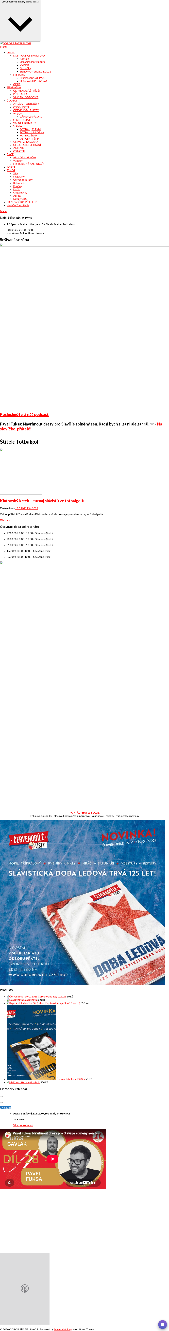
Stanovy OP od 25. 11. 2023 (35, 71)
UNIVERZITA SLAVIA (25, 141)
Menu (3, 46)
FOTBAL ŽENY (28, 135)
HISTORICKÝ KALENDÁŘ (28, 163)
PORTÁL (12, 167)
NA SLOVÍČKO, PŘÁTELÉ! (22, 202)
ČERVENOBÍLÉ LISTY (26, 110)
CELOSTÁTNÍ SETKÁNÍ (27, 144)
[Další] (1, 1102)
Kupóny (17, 186)
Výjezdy (17, 160)
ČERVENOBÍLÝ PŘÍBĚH (27, 90)
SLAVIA (17, 126)
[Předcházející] (1, 1096)
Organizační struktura (32, 61)
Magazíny (19, 176)
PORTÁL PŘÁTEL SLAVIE (84, 812)
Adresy (17, 195)
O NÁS (11, 52)
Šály (15, 173)
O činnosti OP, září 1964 (33, 80)
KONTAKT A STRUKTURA (29, 55)
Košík (16, 189)
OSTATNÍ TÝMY (30, 138)
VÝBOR (24, 65)
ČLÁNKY (12, 100)
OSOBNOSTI (21, 107)
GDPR (16, 84)
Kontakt (24, 58)
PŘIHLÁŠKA (14, 87)
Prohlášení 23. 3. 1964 (32, 77)
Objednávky (20, 192)
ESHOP (11, 170)
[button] (162, 1324)
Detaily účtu (20, 198)
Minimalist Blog (63, 1329)
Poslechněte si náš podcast (24, 414)
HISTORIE (19, 74)
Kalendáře (19, 182)
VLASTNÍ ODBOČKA (25, 97)
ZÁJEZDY (18, 147)
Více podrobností (23, 1125)
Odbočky (25, 68)
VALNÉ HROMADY (24, 122)
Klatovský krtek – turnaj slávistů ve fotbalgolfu (43, 500)
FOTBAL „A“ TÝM (30, 129)
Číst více (5, 520)
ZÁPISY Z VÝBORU (31, 116)
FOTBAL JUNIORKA (32, 132)
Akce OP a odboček (24, 157)
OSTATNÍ (19, 151)
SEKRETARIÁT (21, 119)
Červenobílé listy (23, 179)
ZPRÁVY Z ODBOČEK (26, 103)
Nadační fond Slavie (18, 205)
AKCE (10, 154)
